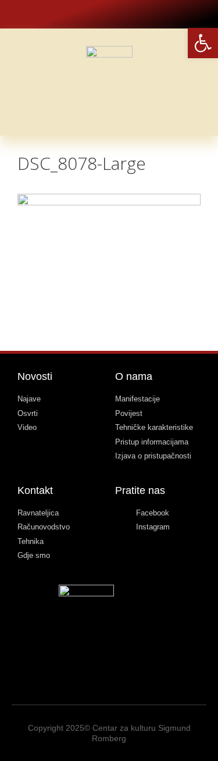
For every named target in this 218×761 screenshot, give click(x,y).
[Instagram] (118, 14)
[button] (197, 69)
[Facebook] (99, 14)
